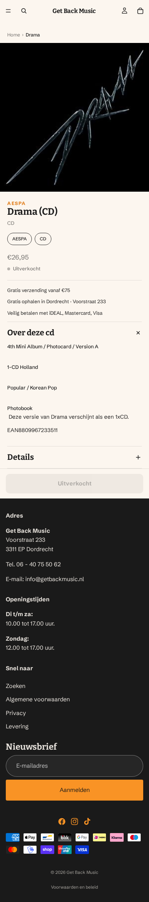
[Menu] (8, 11)
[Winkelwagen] (140, 11)
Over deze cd (30, 332)
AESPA (16, 203)
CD (43, 238)
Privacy (16, 712)
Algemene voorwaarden (38, 699)
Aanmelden (75, 789)
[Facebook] (62, 821)
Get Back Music (82, 872)
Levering (17, 726)
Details (20, 457)
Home (13, 35)
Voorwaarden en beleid (74, 887)
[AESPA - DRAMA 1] (74, 117)
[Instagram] (74, 821)
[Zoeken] (24, 11)
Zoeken (15, 685)
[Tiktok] (87, 821)
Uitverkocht (74, 483)
